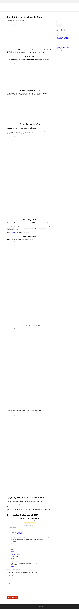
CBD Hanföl (14, 527)
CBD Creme (10, 527)
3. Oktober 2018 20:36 (17, 561)
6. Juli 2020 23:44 (15, 535)
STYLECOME (13, 554)
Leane (12, 561)
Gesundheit (22, 20)
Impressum (37, 606)
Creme (10, 506)
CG (11, 535)
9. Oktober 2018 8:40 (19, 554)
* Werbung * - (17, 20)
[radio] (25, 523)
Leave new (20, 532)
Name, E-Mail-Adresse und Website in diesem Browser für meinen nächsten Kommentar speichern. (25, 594)
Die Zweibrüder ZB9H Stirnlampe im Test (64, 47)
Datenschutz (41, 606)
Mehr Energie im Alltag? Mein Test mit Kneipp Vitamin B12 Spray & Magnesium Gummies (63, 38)
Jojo (11, 546)
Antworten (12, 543)
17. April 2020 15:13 (16, 546)
